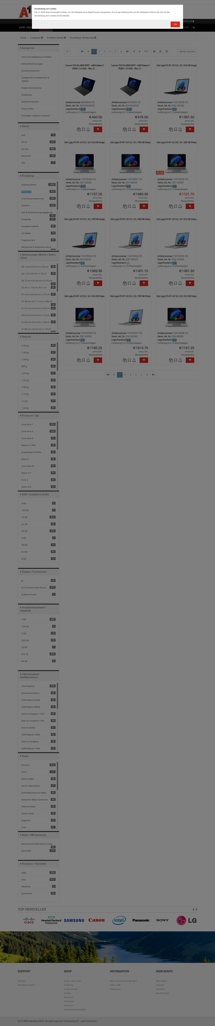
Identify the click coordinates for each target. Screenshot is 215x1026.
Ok (175, 24)
